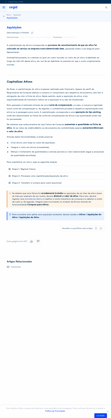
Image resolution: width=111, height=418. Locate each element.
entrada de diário (33, 199)
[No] (107, 411)
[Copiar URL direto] (32, 32)
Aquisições (16, 267)
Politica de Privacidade (55, 411)
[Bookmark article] (96, 228)
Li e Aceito (101, 416)
